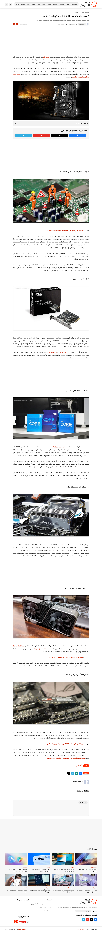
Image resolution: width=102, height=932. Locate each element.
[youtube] (41, 135)
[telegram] (23, 135)
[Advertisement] (51, 43)
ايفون (28, 4)
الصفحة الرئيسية (85, 12)
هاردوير (17, 4)
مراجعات (23, 4)
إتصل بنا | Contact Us (44, 907)
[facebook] (77, 135)
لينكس (43, 4)
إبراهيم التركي (82, 24)
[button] (80, 773)
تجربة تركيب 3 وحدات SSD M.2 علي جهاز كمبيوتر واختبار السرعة (64, 744)
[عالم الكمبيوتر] (88, 4)
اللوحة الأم (46, 57)
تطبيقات (25, 867)
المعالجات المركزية (59, 447)
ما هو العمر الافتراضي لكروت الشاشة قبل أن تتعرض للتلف (65, 657)
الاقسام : (95, 911)
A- (14, 24)
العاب (39, 4)
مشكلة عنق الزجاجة (40, 648)
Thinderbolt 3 (63, 352)
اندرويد (33, 4)
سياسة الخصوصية (44, 911)
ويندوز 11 (62, 4)
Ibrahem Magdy (22, 929)
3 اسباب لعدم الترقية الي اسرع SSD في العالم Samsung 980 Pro (66, 758)
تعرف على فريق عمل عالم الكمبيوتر (40, 904)
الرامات (63, 544)
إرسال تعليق (83, 802)
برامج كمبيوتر (74, 4)
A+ (16, 24)
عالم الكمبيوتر (80, 929)
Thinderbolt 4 (53, 352)
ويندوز (67, 4)
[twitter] (59, 135)
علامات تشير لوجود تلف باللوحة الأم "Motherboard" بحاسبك (65, 230)
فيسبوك (55, 4)
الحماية (49, 4)
